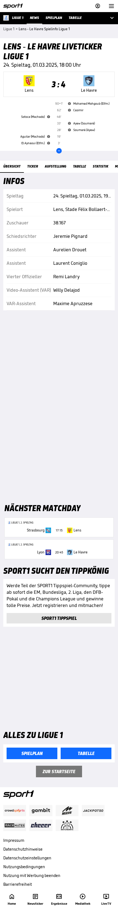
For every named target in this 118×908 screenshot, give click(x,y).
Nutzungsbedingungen (24, 866)
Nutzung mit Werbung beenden (31, 875)
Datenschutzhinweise (23, 849)
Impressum (13, 840)
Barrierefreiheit (17, 884)
